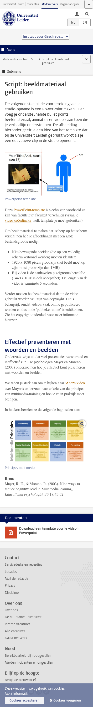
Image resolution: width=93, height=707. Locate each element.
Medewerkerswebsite (15, 59)
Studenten (33, 4)
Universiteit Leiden (13, 4)
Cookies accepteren (24, 700)
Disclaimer (12, 592)
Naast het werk (16, 638)
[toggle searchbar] (87, 13)
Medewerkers (49, 4)
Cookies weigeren (67, 700)
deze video (77, 382)
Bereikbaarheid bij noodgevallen (28, 655)
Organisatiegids (69, 4)
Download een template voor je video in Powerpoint (49, 530)
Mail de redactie (16, 578)
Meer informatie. (17, 694)
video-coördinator (18, 220)
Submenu (14, 71)
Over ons (11, 610)
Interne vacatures (17, 624)
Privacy (10, 585)
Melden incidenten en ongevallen (29, 662)
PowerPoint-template (29, 209)
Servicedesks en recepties (23, 564)
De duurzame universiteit (23, 617)
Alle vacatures (15, 631)
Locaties (11, 571)
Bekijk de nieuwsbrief (20, 680)
